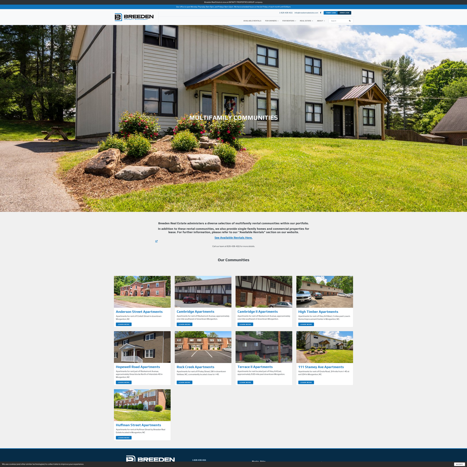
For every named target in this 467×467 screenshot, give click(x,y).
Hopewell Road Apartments (138, 367)
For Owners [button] (271, 21)
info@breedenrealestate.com (306, 13)
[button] (350, 21)
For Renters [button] (288, 21)
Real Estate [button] (306, 21)
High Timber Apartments (318, 312)
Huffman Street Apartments (138, 425)
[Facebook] (320, 13)
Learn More (124, 324)
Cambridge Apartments (195, 311)
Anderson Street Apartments (139, 312)
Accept (459, 464)
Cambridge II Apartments (258, 311)
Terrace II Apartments (255, 367)
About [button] (320, 21)
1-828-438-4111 (286, 13)
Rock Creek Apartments (195, 367)
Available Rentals (252, 21)
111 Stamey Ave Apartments (321, 367)
